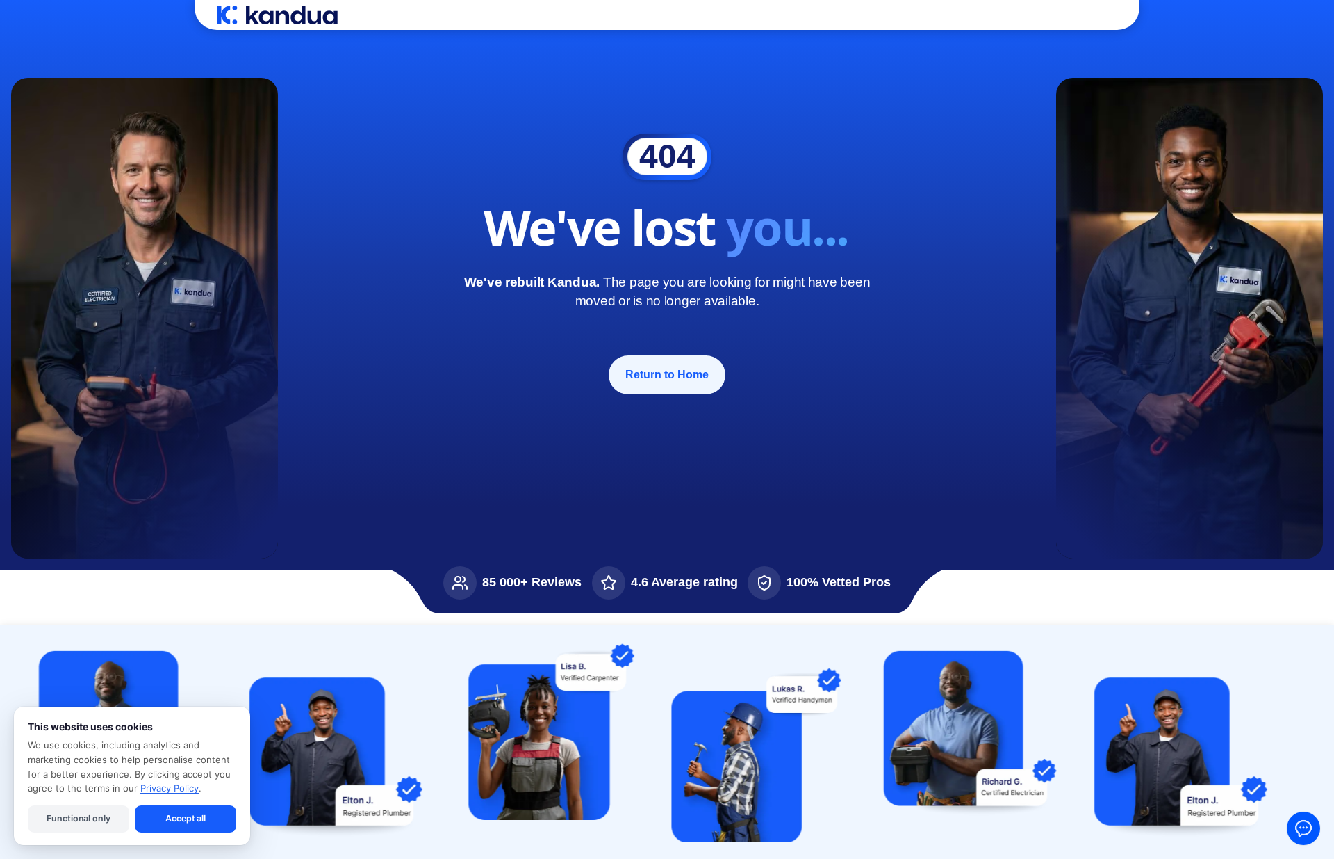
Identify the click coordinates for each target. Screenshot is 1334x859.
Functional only (78, 818)
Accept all (185, 818)
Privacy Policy (169, 788)
